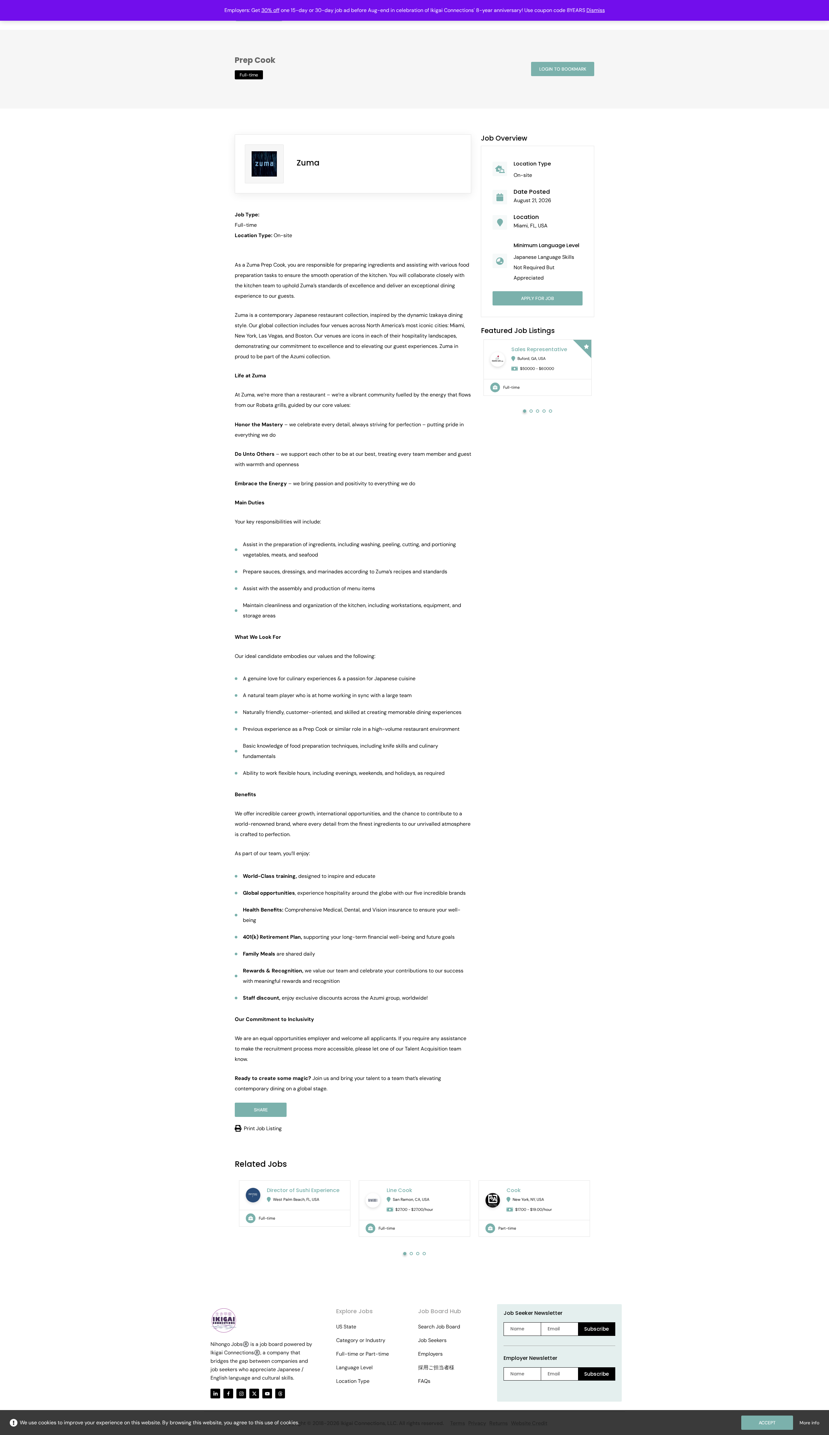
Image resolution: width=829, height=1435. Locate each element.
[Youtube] (267, 1393)
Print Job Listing (263, 1128)
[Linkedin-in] (215, 1393)
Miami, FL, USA (531, 225)
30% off (270, 10)
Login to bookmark (562, 69)
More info (809, 1423)
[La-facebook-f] (228, 1393)
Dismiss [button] (595, 10)
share (261, 1110)
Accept (767, 1423)
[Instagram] (241, 1393)
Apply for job (537, 298)
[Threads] (280, 1393)
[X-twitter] (254, 1393)
